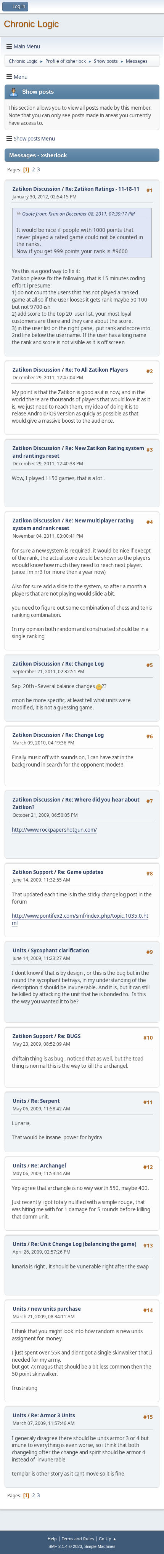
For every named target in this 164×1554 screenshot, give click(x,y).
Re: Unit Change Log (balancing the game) (84, 1244)
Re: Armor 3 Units (53, 1415)
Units (19, 950)
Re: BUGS (69, 1036)
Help (52, 1538)
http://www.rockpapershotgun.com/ (54, 829)
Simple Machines (100, 1546)
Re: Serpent (45, 1100)
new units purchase (56, 1308)
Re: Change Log (84, 663)
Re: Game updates (80, 872)
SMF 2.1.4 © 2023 (65, 1546)
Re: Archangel (48, 1165)
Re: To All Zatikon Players (96, 369)
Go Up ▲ (108, 1538)
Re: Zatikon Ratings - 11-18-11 (102, 188)
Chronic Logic (31, 24)
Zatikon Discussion (37, 188)
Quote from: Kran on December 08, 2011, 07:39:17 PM (78, 214)
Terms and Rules (78, 1538)
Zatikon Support (33, 872)
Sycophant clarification (60, 950)
